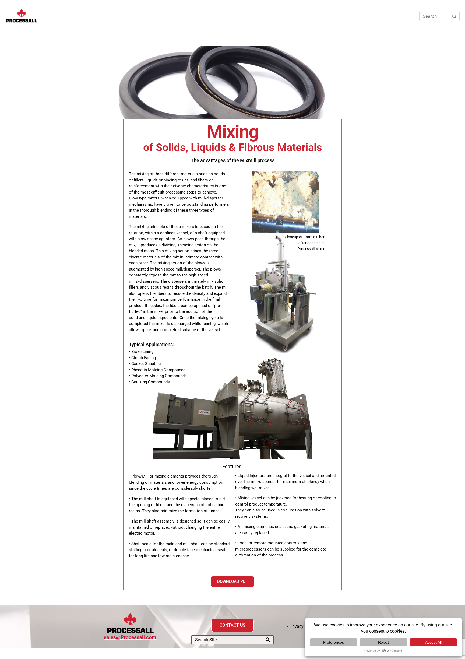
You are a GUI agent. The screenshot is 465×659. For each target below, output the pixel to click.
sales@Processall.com (130, 637)
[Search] (267, 640)
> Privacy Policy (301, 626)
